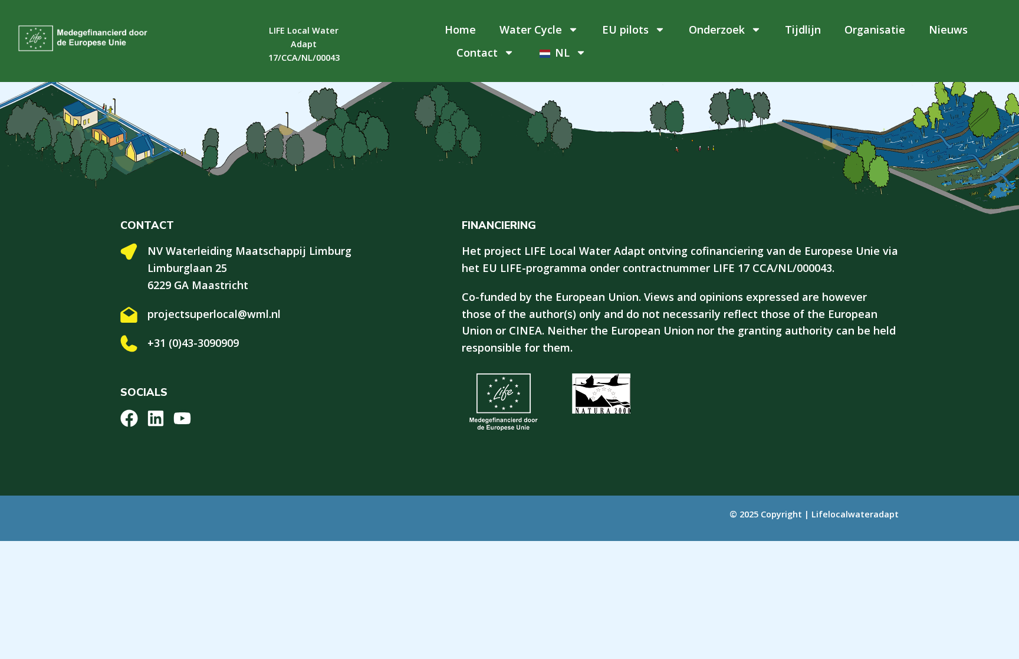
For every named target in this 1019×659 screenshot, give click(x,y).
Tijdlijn (803, 29)
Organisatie (874, 29)
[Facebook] (129, 418)
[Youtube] (182, 418)
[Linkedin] (156, 418)
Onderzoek (717, 29)
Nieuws (948, 29)
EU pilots (625, 29)
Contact (477, 52)
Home (460, 29)
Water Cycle (530, 29)
